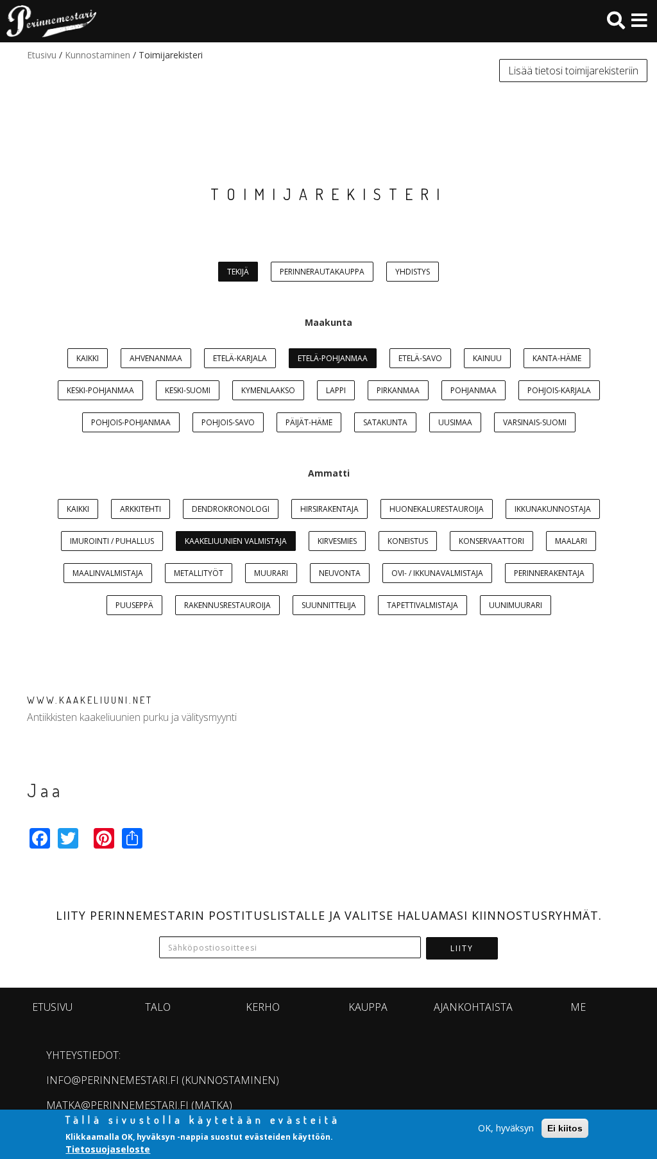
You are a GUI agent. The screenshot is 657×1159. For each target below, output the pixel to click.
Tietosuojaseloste (107, 1149)
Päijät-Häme (309, 422)
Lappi (336, 390)
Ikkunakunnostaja (553, 508)
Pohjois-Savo (228, 422)
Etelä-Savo (420, 358)
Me (578, 1007)
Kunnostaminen (97, 55)
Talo (158, 1007)
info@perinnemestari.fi (112, 1080)
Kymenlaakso (268, 390)
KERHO (263, 1007)
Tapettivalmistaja (422, 605)
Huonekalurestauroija (436, 508)
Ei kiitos (565, 1128)
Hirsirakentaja (329, 508)
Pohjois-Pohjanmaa (131, 422)
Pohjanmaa (473, 390)
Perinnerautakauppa (322, 271)
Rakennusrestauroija (227, 605)
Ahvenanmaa (156, 358)
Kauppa (368, 1007)
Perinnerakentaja (549, 573)
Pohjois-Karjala (559, 390)
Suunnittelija (329, 605)
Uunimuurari (515, 605)
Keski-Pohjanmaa (100, 390)
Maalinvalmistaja (108, 573)
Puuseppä (134, 605)
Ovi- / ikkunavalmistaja (437, 573)
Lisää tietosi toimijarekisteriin (573, 70)
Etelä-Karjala (240, 358)
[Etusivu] (48, 21)
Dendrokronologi (230, 508)
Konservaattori (491, 541)
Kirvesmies (337, 541)
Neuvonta (340, 573)
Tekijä (238, 271)
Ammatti (329, 473)
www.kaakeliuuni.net (90, 700)
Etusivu (41, 55)
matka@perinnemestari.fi (117, 1105)
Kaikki (87, 358)
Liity (462, 948)
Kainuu (487, 358)
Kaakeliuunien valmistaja (236, 541)
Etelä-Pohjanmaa (333, 358)
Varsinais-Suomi (535, 422)
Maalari (571, 541)
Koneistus (408, 541)
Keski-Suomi (187, 390)
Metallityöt (198, 573)
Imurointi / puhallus (112, 541)
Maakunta (328, 322)
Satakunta (385, 422)
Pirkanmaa (398, 390)
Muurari (271, 573)
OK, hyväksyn (506, 1128)
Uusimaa (455, 422)
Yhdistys (412, 271)
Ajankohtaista (473, 1007)
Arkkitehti (140, 508)
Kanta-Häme (557, 358)
